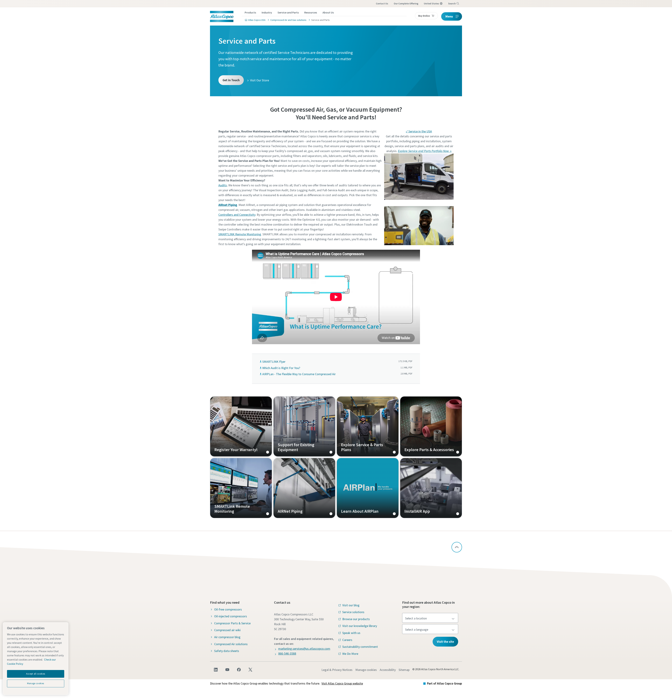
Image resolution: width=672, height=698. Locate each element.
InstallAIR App (431, 488)
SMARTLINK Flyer (273, 362)
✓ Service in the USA (419, 131)
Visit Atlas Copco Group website (342, 683)
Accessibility (388, 670)
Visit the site (445, 642)
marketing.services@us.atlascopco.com (304, 649)
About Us (328, 12)
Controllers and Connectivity (236, 215)
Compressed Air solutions (231, 644)
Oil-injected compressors (230, 616)
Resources (310, 12)
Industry (267, 12)
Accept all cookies (35, 673)
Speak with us (351, 633)
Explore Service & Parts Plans (367, 426)
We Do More (350, 654)
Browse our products (356, 619)
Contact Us (382, 3)
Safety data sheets (226, 651)
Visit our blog (350, 605)
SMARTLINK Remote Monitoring (239, 234)
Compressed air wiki (227, 630)
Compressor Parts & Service (232, 623)
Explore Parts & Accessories (431, 426)
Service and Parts (288, 12)
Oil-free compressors (228, 609)
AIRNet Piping (304, 488)
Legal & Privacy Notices (336, 670)
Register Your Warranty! (241, 426)
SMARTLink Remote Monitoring (241, 488)
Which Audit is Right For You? (281, 368)
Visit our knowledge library (359, 626)
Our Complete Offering (406, 3)
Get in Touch (231, 80)
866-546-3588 (287, 653)
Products (250, 12)
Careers (347, 640)
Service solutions (353, 612)
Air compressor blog (227, 637)
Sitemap (404, 670)
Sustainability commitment (360, 647)
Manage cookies (366, 670)
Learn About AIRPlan (367, 488)
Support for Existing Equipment (304, 426)
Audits (222, 185)
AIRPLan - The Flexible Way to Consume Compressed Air (299, 374)
